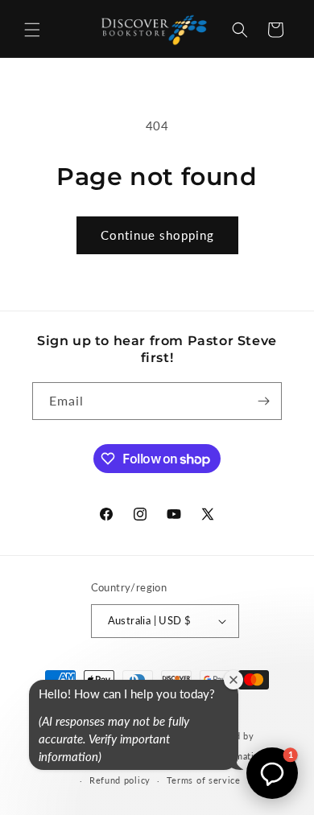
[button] (32, 29)
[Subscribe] (263, 401)
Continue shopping (157, 235)
